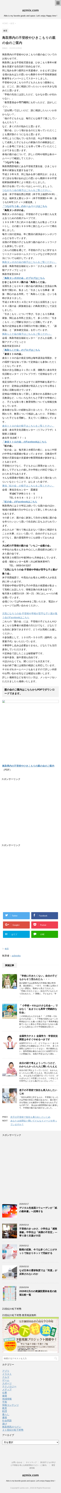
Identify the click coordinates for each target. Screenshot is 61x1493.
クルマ (5, 1377)
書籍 (4, 1417)
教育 (7, 949)
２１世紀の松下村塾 (13, 1430)
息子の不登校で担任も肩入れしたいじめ (30, 1117)
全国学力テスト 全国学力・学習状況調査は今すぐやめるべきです (38, 1038)
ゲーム (5, 1380)
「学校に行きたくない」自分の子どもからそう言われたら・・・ (38, 977)
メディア (7, 1389)
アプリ (5, 1371)
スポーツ (7, 1383)
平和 (4, 1402)
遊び (4, 1423)
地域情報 (7, 1399)
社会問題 (7, 1420)
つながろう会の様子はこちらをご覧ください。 (27, 190)
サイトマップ (31, 1462)
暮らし (5, 1414)
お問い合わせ (17, 1462)
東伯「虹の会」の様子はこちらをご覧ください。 (28, 485)
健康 (4, 1396)
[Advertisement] (30, 811)
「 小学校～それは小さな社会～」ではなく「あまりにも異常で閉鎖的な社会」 (38, 1009)
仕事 (4, 1392)
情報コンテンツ (10, 1405)
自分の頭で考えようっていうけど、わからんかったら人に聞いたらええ (38, 1065)
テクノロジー (9, 1386)
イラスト (7, 1374)
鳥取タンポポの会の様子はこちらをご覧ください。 (29, 262)
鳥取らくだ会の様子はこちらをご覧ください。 (27, 334)
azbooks (16, 955)
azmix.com (30, 10)
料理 (4, 1411)
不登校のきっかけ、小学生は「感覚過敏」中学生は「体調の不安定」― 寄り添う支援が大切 (38, 1232)
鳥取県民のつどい (11, 1427)
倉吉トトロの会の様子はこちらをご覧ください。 (28, 426)
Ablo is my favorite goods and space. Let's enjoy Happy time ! (30, 1481)
